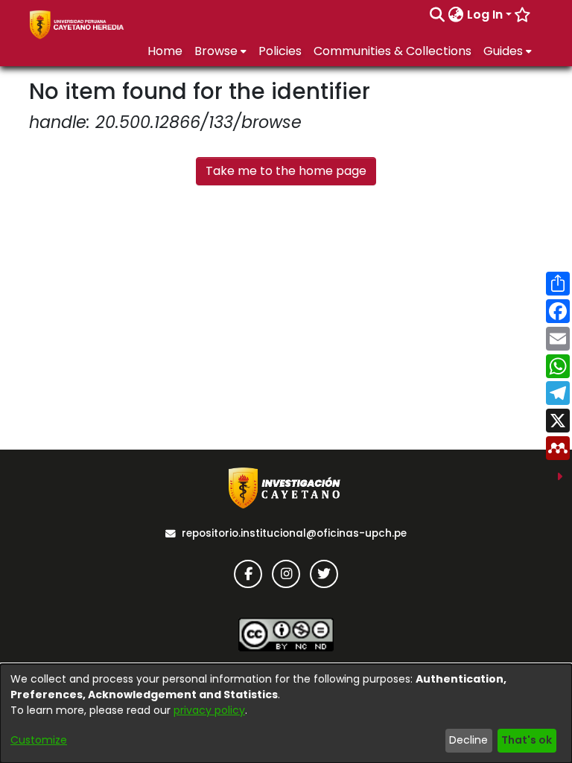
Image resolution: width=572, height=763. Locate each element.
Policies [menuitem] (280, 51)
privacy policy (209, 710)
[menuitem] (456, 15)
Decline (468, 739)
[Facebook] (248, 574)
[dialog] (286, 713)
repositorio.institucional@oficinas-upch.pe (294, 533)
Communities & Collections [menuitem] (392, 51)
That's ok (526, 739)
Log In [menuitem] (485, 14)
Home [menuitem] (164, 51)
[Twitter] (324, 574)
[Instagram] (286, 574)
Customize (38, 739)
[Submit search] (437, 15)
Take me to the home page (286, 170)
